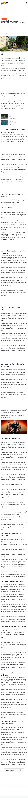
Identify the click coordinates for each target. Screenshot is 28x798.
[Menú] (26, 3)
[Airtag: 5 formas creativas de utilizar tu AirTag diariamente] (4, 116)
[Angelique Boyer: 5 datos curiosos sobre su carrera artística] (4, 122)
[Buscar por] (24, 3)
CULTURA (4, 19)
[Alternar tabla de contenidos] (20, 770)
